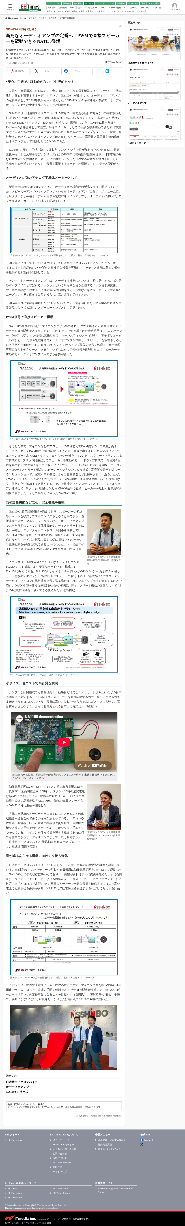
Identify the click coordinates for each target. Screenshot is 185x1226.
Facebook (149, 1140)
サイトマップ (60, 1171)
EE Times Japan (11, 18)
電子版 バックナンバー (110, 1149)
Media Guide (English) (64, 1144)
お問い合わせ (60, 1153)
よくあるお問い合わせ (64, 1149)
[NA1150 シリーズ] (154, 123)
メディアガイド (61, 1140)
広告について (60, 1158)
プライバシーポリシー (30, 1222)
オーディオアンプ (17, 1086)
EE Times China (15, 1197)
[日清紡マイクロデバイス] (154, 43)
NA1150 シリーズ (17, 1091)
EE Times (12, 1188)
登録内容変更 (105, 1144)
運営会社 (46, 1222)
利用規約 (57, 1167)
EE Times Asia (15, 1193)
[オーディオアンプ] (154, 83)
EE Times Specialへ (62, 1162)
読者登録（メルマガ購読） (112, 1140)
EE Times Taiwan (61, 1193)
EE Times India (60, 1188)
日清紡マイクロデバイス (22, 1081)
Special (23, 18)
